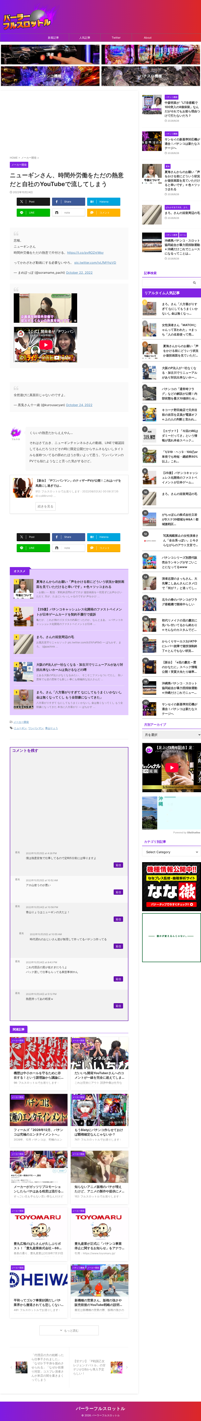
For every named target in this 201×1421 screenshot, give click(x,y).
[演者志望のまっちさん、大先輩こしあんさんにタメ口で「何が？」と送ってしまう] (150, 583)
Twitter (116, 37)
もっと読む (71, 1330)
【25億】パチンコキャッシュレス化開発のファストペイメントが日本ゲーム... (180, 477)
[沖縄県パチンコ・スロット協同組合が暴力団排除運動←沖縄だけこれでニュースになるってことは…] (150, 688)
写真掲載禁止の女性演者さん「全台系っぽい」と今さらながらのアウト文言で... (180, 540)
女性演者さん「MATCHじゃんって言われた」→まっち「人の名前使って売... (179, 329)
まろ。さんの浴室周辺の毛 (55, 637)
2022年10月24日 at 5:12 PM (41, 994)
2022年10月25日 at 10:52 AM (42, 880)
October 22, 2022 (79, 273)
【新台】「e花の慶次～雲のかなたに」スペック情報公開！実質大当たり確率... (179, 667)
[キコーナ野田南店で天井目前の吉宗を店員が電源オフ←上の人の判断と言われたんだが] (150, 414)
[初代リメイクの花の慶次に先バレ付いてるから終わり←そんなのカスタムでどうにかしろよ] (150, 625)
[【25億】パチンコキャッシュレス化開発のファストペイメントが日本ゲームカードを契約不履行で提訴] (150, 477)
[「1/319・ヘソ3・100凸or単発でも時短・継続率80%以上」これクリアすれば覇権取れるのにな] (150, 456)
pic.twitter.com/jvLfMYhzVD (95, 263)
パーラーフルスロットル (100, 1408)
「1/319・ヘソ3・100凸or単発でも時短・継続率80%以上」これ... (180, 456)
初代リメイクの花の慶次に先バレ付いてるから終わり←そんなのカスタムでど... (179, 625)
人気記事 (84, 37)
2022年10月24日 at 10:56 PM (42, 907)
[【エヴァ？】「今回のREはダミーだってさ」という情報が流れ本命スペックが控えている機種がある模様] (150, 435)
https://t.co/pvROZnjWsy (85, 253)
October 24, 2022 (79, 405)
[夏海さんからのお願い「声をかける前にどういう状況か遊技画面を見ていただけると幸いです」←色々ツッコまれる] (151, 351)
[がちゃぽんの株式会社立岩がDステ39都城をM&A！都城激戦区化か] (150, 519)
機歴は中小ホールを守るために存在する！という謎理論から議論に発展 (37, 1077)
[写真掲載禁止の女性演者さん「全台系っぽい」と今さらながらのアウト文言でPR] (151, 541)
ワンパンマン (36, 728)
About (148, 37)
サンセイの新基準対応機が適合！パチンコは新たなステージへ (182, 143)
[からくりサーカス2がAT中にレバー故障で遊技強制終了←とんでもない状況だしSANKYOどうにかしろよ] (150, 646)
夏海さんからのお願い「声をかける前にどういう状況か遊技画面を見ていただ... (180, 350)
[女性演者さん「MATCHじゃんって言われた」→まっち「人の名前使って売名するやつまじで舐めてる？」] (150, 329)
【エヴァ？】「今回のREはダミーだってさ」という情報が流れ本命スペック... (180, 435)
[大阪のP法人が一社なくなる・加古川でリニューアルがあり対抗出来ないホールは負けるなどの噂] (150, 372)
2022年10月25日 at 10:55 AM (46, 934)
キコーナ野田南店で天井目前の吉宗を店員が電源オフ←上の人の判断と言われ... (179, 414)
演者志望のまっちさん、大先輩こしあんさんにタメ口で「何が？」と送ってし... (179, 583)
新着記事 (53, 37)
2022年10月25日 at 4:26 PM (41, 853)
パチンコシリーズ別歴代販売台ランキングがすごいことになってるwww (179, 562)
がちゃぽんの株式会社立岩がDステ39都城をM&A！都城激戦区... (180, 519)
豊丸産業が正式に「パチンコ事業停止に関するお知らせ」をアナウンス (98, 1248)
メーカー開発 (21, 722)
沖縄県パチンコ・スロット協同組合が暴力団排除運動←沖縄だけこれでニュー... (179, 688)
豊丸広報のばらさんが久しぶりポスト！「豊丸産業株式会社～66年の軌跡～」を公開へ (38, 1248)
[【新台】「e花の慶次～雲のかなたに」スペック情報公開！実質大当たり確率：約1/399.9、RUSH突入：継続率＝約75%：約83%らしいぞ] (150, 667)
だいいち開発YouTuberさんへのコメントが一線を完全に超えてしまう (99, 1077)
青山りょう (51, 728)
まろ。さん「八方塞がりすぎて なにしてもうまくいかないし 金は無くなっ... (180, 308)
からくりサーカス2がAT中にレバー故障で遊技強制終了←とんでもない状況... (179, 646)
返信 (118, 865)
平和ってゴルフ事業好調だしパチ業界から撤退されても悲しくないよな (37, 1304)
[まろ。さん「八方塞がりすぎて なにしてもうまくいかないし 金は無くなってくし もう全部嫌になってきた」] (150, 308)
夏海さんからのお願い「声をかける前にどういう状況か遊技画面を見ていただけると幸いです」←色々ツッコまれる (182, 180)
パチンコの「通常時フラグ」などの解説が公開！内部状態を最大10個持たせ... (179, 393)
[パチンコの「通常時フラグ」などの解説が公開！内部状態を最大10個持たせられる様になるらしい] (150, 393)
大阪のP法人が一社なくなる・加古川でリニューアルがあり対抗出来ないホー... (179, 372)
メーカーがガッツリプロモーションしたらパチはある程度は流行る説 (37, 1191)
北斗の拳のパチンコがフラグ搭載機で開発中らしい (179, 602)
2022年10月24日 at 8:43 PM (41, 962)
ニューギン (20, 728)
